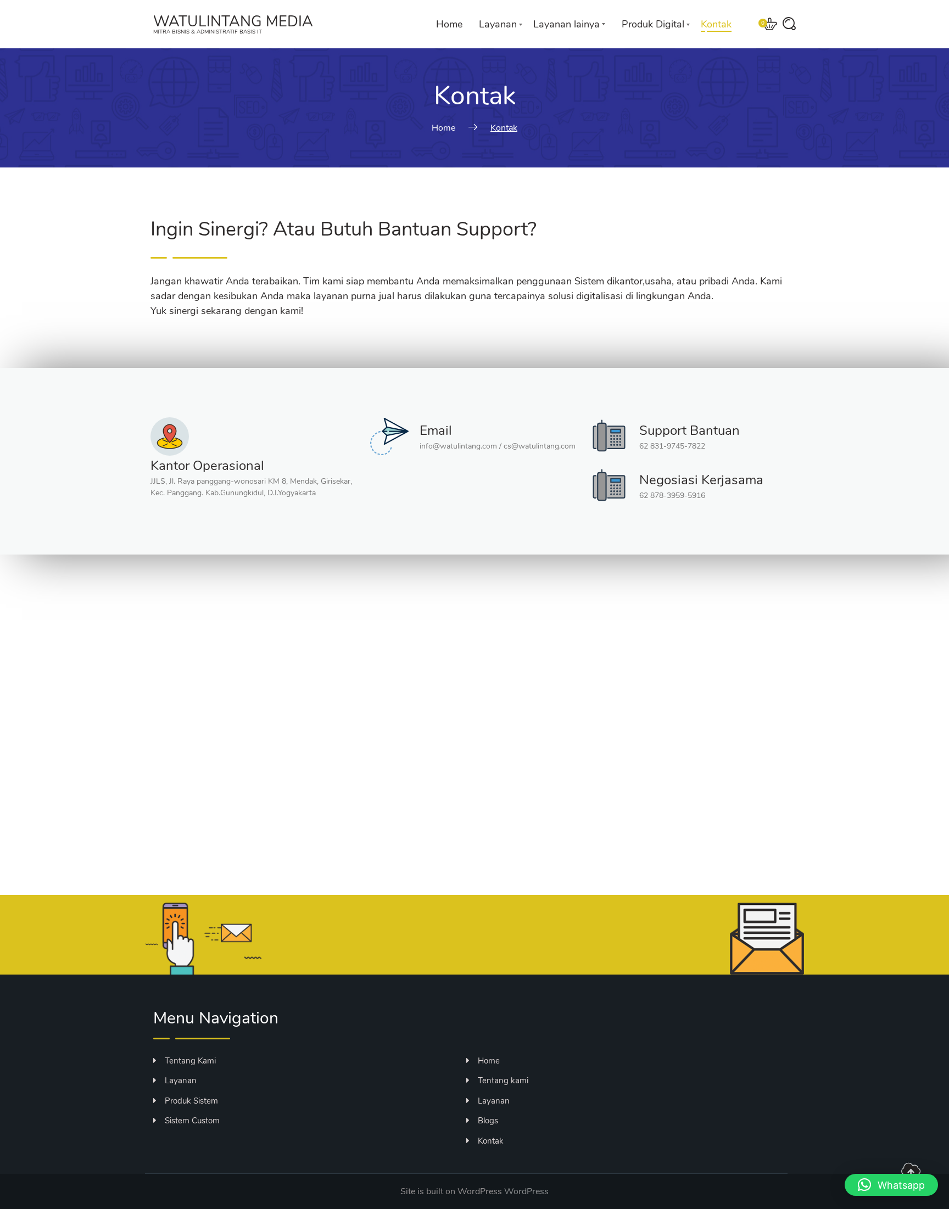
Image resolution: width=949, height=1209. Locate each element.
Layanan (498, 24)
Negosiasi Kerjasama (701, 480)
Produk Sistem (191, 1100)
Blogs (488, 1120)
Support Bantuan (689, 430)
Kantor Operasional (207, 465)
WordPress (526, 1191)
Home (449, 24)
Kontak (716, 24)
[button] (891, 1185)
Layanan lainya (566, 24)
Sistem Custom (192, 1120)
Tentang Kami (190, 1060)
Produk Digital (653, 24)
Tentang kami (503, 1080)
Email (436, 430)
